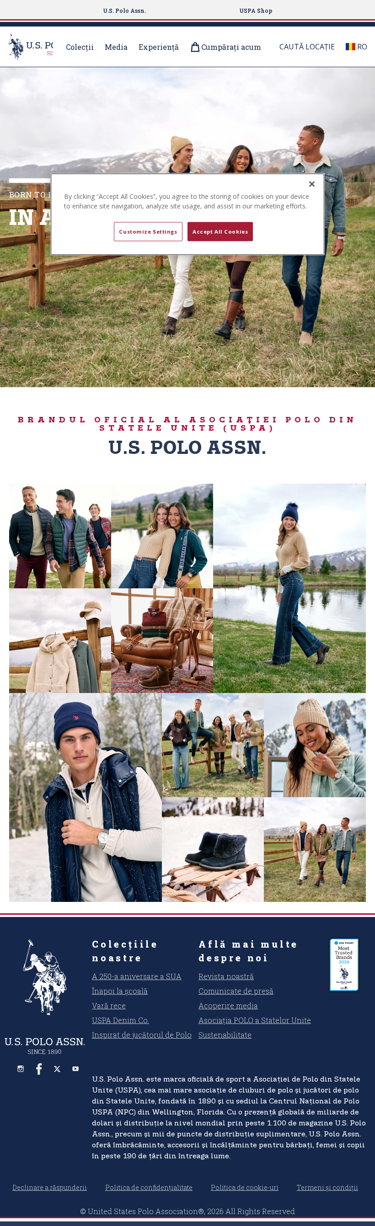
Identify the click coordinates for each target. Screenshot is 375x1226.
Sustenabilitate (225, 1034)
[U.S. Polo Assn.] (45, 977)
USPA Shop (255, 10)
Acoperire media (228, 1005)
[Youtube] (75, 1068)
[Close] (312, 184)
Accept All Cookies (220, 231)
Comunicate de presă (235, 991)
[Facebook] (38, 1068)
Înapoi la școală (120, 991)
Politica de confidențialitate (149, 1187)
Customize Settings (148, 231)
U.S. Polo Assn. (124, 10)
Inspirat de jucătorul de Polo (142, 1034)
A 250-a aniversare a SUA (137, 976)
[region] (187, 214)
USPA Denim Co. (120, 1020)
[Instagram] (20, 1068)
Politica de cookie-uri (245, 1187)
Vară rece (109, 1005)
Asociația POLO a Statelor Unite (254, 1020)
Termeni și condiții (327, 1187)
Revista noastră (226, 976)
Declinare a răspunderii (49, 1187)
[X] (57, 1068)
